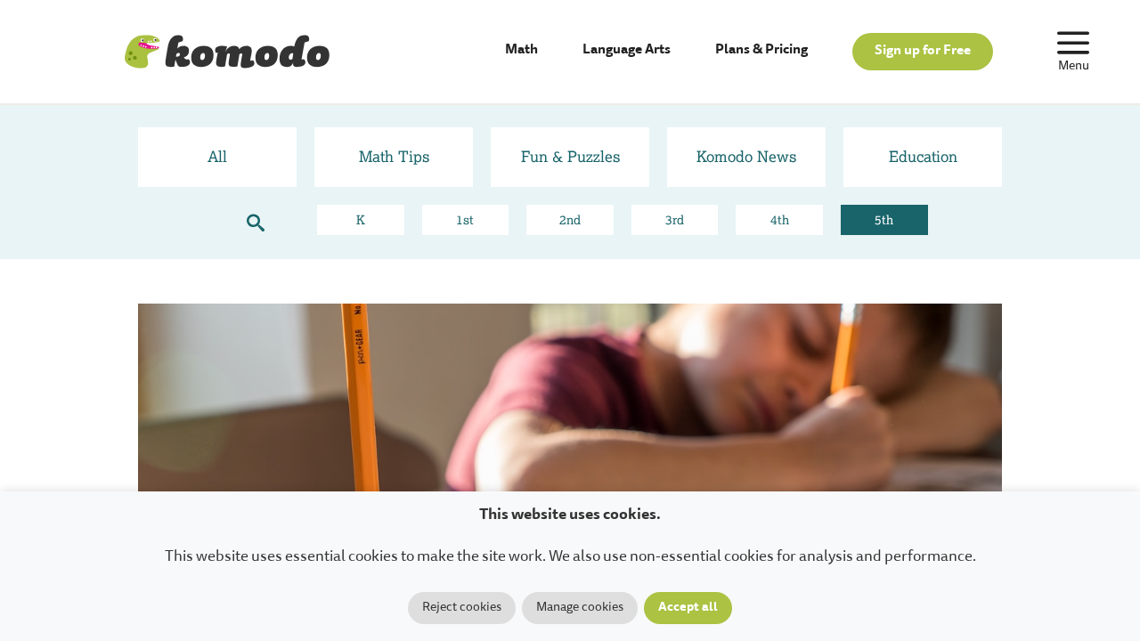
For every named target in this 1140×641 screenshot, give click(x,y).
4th (779, 219)
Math (521, 50)
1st (465, 219)
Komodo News (746, 156)
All (217, 156)
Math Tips (394, 156)
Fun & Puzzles (570, 156)
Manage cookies (579, 608)
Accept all (688, 608)
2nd (570, 219)
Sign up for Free (923, 51)
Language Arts (626, 50)
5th (884, 219)
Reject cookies (461, 608)
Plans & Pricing (761, 50)
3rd (674, 219)
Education (923, 156)
